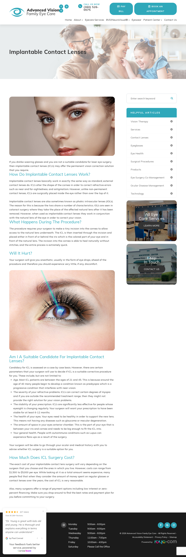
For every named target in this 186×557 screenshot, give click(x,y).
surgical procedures (142, 161)
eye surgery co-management (147, 177)
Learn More (151, 225)
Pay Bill (122, 9)
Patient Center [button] (151, 19)
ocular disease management (147, 185)
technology (137, 193)
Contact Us (170, 19)
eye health (137, 153)
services (135, 129)
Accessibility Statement (142, 537)
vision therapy (139, 121)
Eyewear (136, 19)
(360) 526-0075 (92, 7)
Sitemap (173, 537)
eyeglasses (137, 145)
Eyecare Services (94, 19)
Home (68, 19)
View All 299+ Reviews (14, 515)
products (136, 169)
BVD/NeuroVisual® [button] (117, 19)
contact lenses (139, 137)
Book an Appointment (155, 9)
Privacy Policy (161, 537)
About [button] (77, 19)
